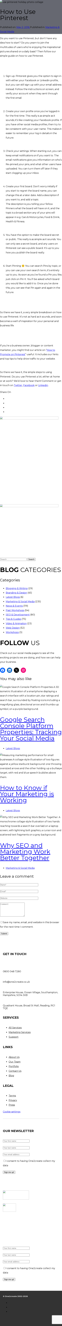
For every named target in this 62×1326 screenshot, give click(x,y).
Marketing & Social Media (20, 601)
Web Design (13, 627)
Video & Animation (16, 623)
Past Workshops (15, 610)
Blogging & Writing (17, 588)
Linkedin (43, 385)
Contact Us (15, 1071)
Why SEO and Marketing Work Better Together (25, 852)
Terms (12, 1095)
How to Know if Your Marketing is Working (27, 794)
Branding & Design (16, 592)
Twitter (18, 385)
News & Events (14, 605)
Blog (11, 1075)
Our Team (14, 1061)
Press (12, 1105)
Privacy (13, 1100)
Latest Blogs (13, 597)
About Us (14, 1057)
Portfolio (14, 1066)
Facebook (29, 385)
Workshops (12, 632)
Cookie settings (11, 1111)
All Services (15, 1027)
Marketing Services (20, 1032)
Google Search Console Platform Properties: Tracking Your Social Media (31, 729)
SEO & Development (18, 614)
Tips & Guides (13, 619)
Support (13, 1037)
